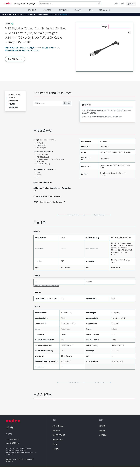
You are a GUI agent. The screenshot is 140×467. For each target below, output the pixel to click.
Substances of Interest (43, 169)
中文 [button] (131, 4)
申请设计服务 (13, 107)
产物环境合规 (13, 100)
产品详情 (12, 104)
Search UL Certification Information (46, 286)
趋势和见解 (63, 10)
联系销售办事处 (57, 440)
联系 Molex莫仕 (57, 426)
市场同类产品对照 (58, 435)
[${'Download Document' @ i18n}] (69, 103)
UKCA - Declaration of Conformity (48, 202)
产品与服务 (32, 10)
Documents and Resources (14, 96)
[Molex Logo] (19, 4)
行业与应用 (47, 10)
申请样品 (55, 449)
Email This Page (13, 59)
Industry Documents (42, 151)
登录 (122, 4)
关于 (90, 10)
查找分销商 (56, 430)
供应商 (54, 444)
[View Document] (65, 103)
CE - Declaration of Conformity (46, 196)
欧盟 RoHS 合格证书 (41, 182)
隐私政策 (102, 430)
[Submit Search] (99, 4)
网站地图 (8, 459)
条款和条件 (103, 435)
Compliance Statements (43, 140)
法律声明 (102, 426)
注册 (116, 4)
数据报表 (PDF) (40, 103)
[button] (129, 32)
